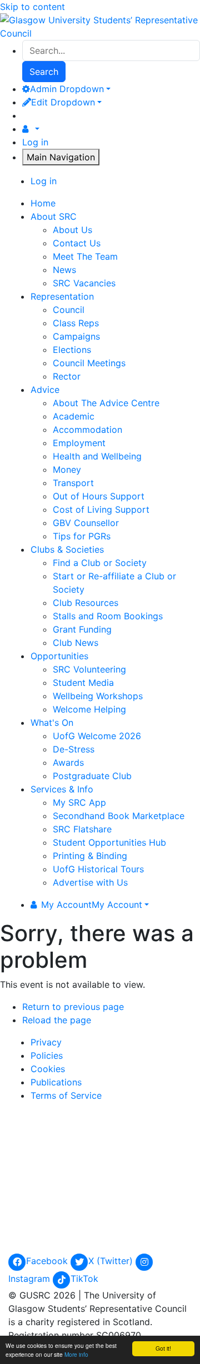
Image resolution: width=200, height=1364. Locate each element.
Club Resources (85, 602)
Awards (68, 762)
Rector (67, 376)
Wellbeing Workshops (98, 695)
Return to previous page (73, 1006)
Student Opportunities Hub (109, 842)
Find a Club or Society (100, 562)
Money (67, 469)
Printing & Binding (90, 855)
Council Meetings (89, 362)
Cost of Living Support (101, 509)
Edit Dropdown (63, 102)
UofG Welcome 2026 (97, 735)
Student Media (83, 682)
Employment (79, 442)
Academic (73, 416)
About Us (72, 229)
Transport (73, 482)
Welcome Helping (89, 709)
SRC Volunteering (89, 669)
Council (68, 309)
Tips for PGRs (82, 536)
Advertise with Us (90, 882)
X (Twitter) (112, 1260)
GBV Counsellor (86, 522)
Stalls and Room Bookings (108, 616)
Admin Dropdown (67, 88)
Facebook (48, 1260)
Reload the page (56, 1019)
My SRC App (79, 802)
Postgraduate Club (92, 775)
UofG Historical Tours (98, 869)
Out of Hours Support (98, 496)
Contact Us (77, 243)
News (64, 269)
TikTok (84, 1278)
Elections (72, 349)
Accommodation (87, 429)
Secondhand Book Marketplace (118, 815)
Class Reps (76, 323)
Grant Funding (82, 629)
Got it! (163, 1348)
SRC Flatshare (82, 829)
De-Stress (73, 749)
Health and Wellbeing (97, 456)
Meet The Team (85, 256)
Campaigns (76, 336)
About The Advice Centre (106, 402)
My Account (91, 904)
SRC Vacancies (84, 283)
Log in (35, 142)
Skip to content (32, 6)
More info (76, 1354)
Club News (75, 642)
